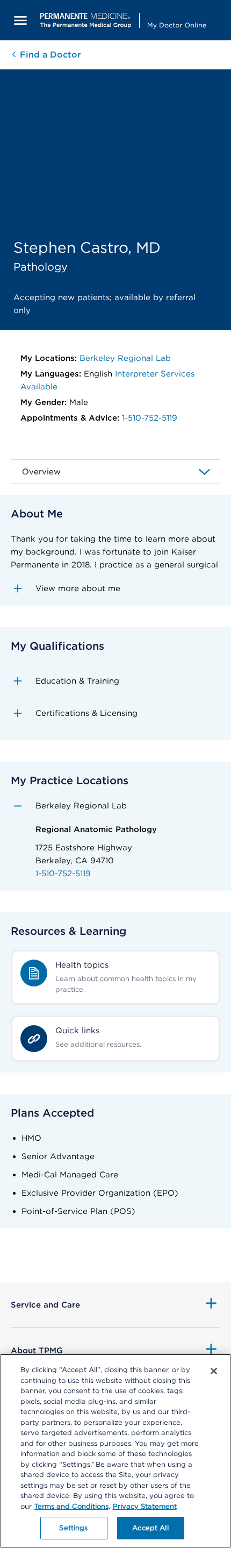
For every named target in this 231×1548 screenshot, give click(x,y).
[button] (115, 588)
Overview (41, 472)
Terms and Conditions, (72, 1506)
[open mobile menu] (20, 20)
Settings (73, 1528)
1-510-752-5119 (149, 418)
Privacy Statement (145, 1506)
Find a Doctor (49, 54)
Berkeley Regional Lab (125, 358)
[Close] (214, 1371)
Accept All (150, 1528)
